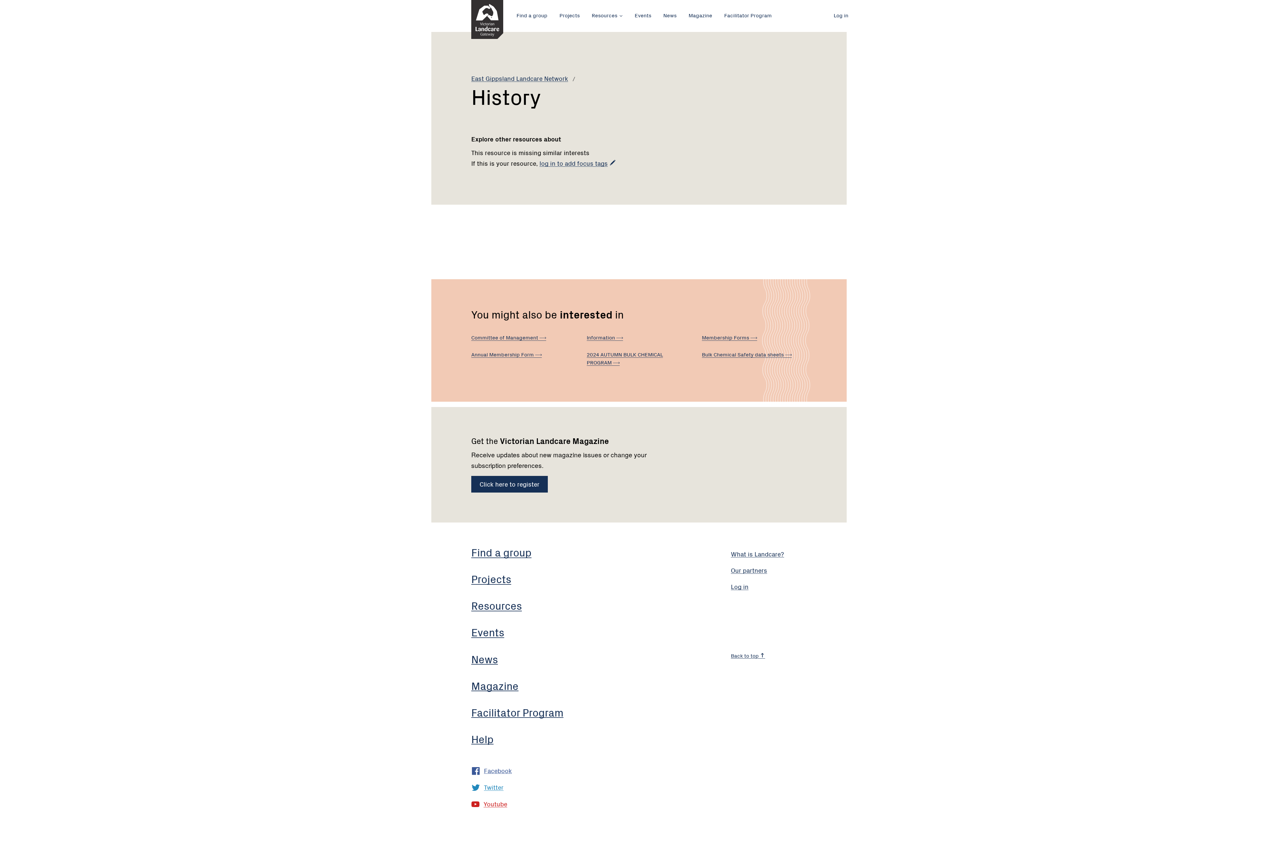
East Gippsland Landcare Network (519, 78)
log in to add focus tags (573, 162)
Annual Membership (503, 354)
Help (482, 738)
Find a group (532, 15)
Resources (604, 15)
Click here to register (509, 483)
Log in (841, 15)
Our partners (749, 569)
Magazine (700, 15)
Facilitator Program (748, 15)
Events (643, 15)
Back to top (745, 655)
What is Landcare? (757, 553)
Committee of (505, 337)
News (670, 15)
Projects (569, 15)
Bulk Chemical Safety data (743, 354)
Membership (726, 337)
